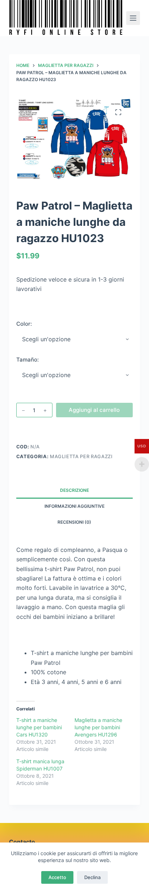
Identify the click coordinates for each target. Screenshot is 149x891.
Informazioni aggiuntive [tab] (74, 506)
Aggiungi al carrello (94, 409)
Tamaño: (27, 359)
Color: (24, 323)
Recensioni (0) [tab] (74, 522)
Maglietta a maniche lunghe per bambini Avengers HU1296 (98, 727)
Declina (92, 877)
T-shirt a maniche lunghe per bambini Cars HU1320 (39, 727)
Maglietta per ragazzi (81, 456)
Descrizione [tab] (74, 490)
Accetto (57, 877)
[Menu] (133, 18)
